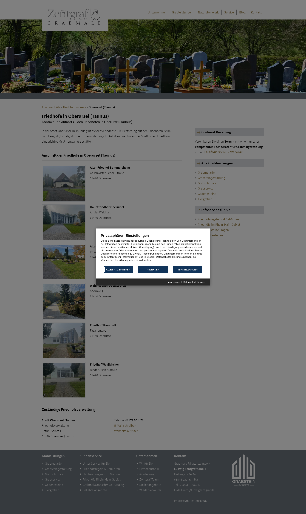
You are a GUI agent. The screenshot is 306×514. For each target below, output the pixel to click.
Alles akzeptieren (118, 269)
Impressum (174, 282)
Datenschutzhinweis (194, 282)
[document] (153, 249)
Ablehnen (153, 269)
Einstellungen (187, 269)
